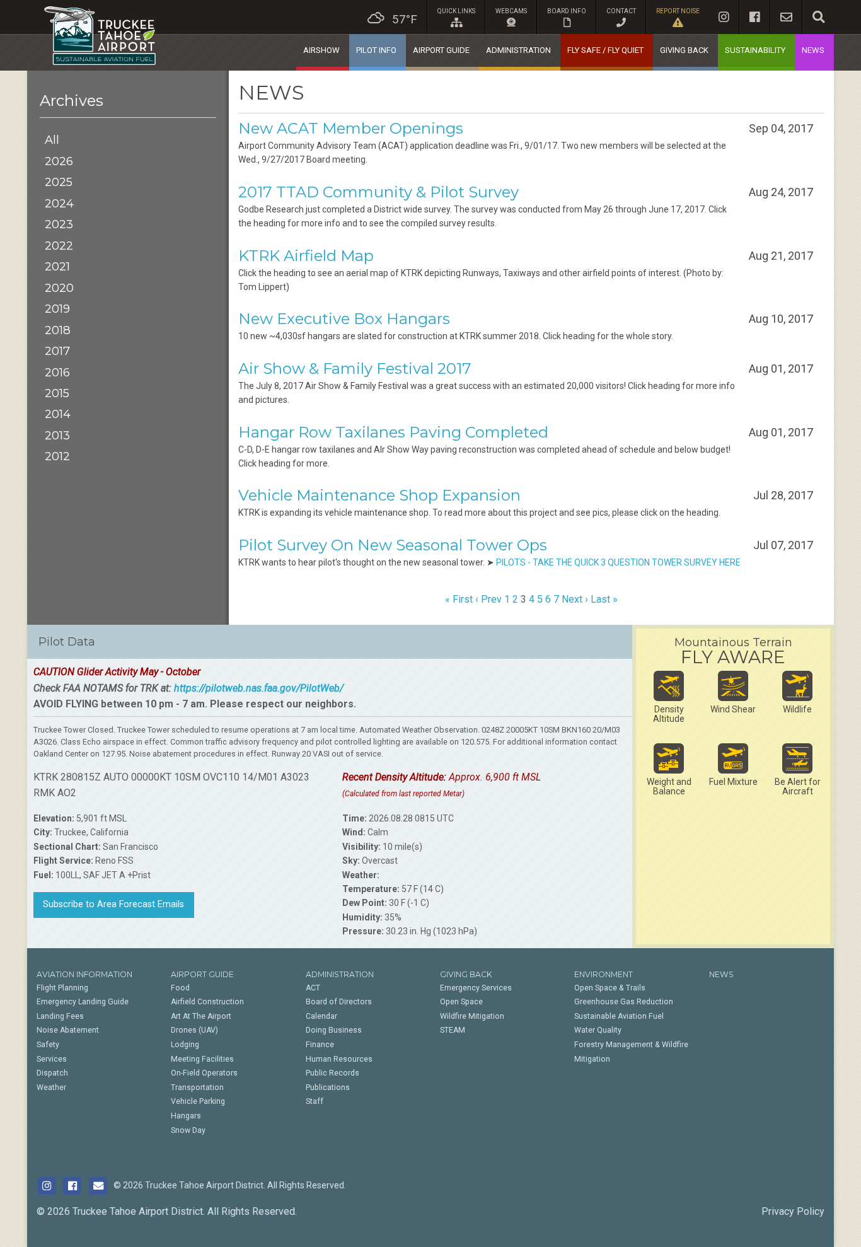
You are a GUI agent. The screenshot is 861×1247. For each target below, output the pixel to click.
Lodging (185, 1044)
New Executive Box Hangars (344, 319)
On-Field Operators (204, 1073)
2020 (59, 288)
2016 (57, 372)
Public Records (332, 1073)
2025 (58, 182)
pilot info (376, 50)
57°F (404, 19)
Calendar (321, 1016)
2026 (59, 161)
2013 (57, 435)
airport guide (441, 50)
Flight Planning (62, 987)
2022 (59, 245)
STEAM (452, 1030)
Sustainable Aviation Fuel (619, 1016)
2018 (58, 330)
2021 (57, 266)
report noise (678, 11)
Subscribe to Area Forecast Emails (113, 904)
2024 (59, 203)
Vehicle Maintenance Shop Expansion (379, 495)
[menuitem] (392, 17)
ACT (313, 987)
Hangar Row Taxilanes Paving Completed (393, 432)
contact (621, 11)
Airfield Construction (207, 1001)
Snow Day (188, 1130)
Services (52, 1059)
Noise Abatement (68, 1030)
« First (459, 599)
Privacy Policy (792, 1211)
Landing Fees (60, 1016)
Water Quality (597, 1030)
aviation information (84, 974)
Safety (48, 1044)
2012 (57, 456)
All (52, 139)
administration (518, 50)
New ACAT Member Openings (350, 128)
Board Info (566, 11)
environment (603, 974)
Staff (314, 1101)
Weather (51, 1087)
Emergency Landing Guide (83, 1001)
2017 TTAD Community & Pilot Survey (378, 192)
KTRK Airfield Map (306, 255)
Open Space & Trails (609, 987)
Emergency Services (476, 987)
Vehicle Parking (198, 1101)
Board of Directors (339, 1001)
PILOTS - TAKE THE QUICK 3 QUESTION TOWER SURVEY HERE (618, 562)
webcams (511, 11)
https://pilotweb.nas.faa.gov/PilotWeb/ (259, 688)
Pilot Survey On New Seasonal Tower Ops (392, 545)
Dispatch (52, 1073)
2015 (57, 393)
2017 (57, 351)
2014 (58, 414)
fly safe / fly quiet (605, 50)
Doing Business (334, 1030)
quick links (456, 11)
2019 (57, 308)
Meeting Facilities (202, 1059)
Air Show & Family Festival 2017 (354, 368)
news (813, 50)
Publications (328, 1087)
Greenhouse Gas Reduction (623, 1001)
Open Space (461, 1001)
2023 (59, 224)
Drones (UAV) (194, 1030)
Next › (575, 599)
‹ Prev (488, 599)
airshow (321, 50)
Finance (320, 1044)
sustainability (755, 50)
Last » (604, 599)
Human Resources (339, 1059)
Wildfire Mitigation (472, 1016)
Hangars (186, 1115)
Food (180, 987)
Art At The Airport (201, 1016)
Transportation (197, 1087)
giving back (684, 50)
